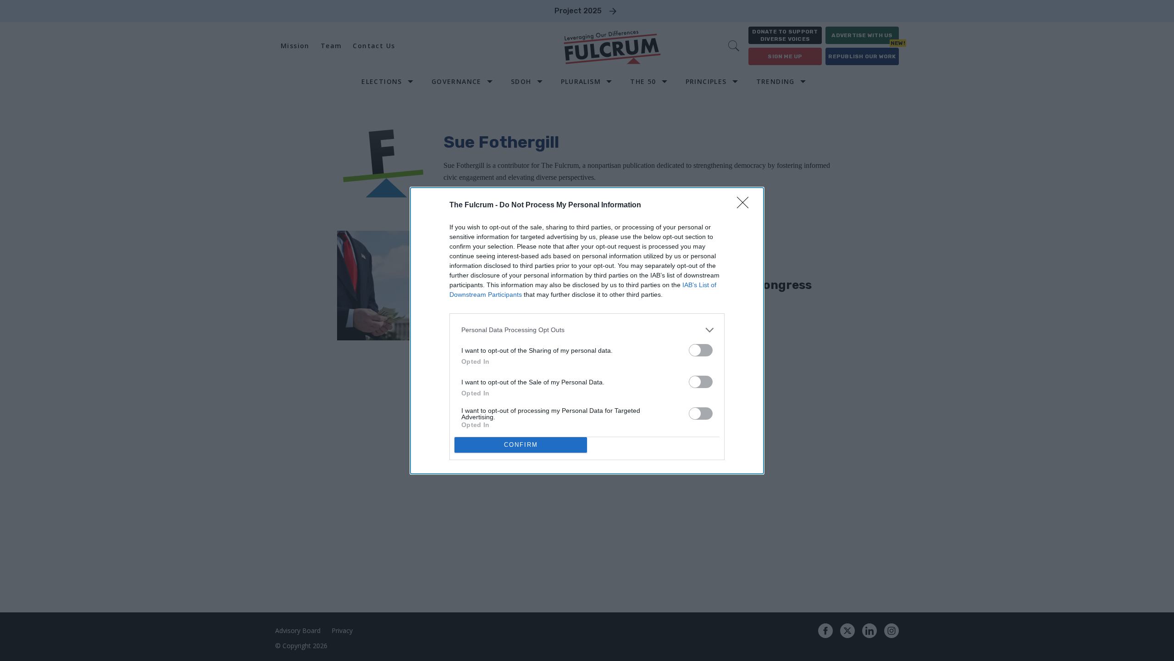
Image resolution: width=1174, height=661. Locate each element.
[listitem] (587, 330)
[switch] (701, 350)
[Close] (745, 205)
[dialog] (587, 331)
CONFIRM (521, 444)
